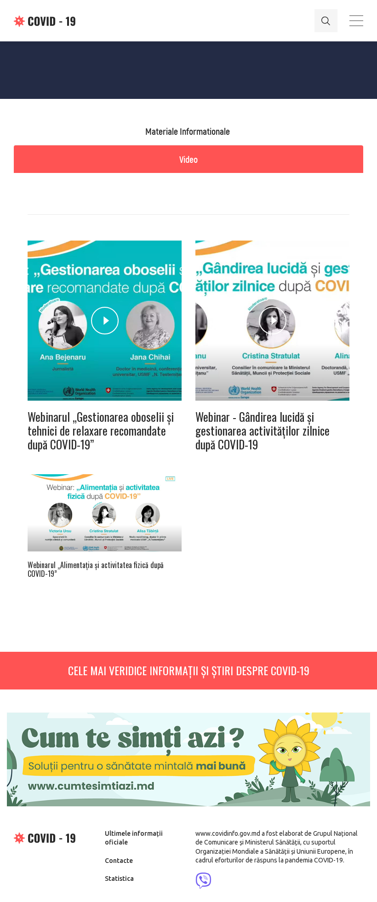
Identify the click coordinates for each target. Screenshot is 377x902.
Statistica (119, 878)
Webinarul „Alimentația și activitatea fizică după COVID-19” (96, 569)
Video (188, 159)
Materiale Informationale (187, 131)
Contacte (119, 860)
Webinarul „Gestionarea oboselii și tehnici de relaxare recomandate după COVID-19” (101, 430)
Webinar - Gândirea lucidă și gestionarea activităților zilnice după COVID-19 (262, 430)
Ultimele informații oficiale (134, 838)
